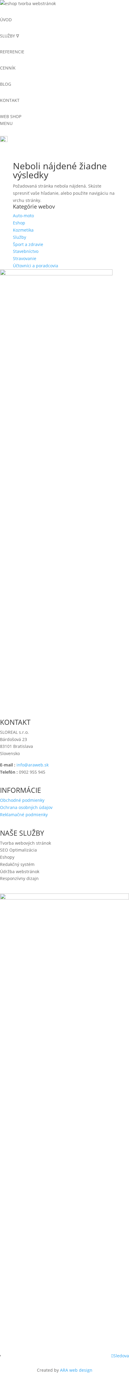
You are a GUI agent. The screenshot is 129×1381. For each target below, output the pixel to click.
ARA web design (76, 1370)
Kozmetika (23, 230)
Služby (19, 237)
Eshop (19, 223)
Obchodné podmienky (22, 800)
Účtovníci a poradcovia (35, 265)
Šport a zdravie (28, 244)
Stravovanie (24, 258)
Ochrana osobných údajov (26, 807)
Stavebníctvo (25, 251)
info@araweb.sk (32, 765)
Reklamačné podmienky (24, 814)
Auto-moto (23, 215)
